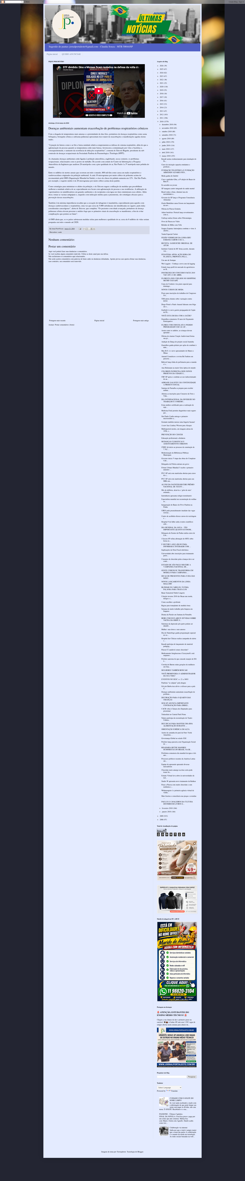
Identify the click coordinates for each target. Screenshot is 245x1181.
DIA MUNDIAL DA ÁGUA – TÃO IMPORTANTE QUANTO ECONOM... (176, 528)
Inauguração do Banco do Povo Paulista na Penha (176, 506)
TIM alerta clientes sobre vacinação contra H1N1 (176, 300)
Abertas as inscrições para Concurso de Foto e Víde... (177, 394)
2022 (162, 79)
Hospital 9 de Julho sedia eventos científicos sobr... (177, 523)
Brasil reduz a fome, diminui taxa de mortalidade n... (174, 193)
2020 (162, 86)
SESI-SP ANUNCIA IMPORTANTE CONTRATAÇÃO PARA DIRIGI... (175, 704)
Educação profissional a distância (173, 438)
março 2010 (166, 156)
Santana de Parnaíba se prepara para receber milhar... (177, 389)
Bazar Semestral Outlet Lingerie (173, 593)
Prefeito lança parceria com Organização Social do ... (178, 743)
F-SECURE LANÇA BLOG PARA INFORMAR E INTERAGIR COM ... (176, 545)
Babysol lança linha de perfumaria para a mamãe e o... (179, 363)
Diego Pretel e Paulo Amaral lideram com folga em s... (178, 305)
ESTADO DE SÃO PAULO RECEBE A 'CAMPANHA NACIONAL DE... (176, 565)
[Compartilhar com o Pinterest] (94, 229)
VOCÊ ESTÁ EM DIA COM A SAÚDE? (176, 315)
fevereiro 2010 (167, 808)
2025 (162, 69)
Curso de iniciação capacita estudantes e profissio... (175, 165)
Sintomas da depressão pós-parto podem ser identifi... (177, 625)
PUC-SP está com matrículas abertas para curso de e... (178, 474)
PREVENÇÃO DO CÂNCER (172, 434)
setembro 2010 (167, 135)
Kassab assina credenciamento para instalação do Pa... (178, 160)
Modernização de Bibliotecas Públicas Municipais (175, 454)
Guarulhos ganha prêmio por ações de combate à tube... (178, 346)
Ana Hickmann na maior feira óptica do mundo (178, 368)
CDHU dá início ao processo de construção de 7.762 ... (177, 448)
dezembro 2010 (168, 124)
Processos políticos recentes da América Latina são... (178, 759)
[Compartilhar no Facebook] (91, 229)
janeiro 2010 (167, 811)
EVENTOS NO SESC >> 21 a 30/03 (174, 679)
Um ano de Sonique (168, 260)
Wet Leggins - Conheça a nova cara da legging (178, 263)
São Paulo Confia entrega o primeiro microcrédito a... (174, 417)
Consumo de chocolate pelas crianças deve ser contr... (177, 560)
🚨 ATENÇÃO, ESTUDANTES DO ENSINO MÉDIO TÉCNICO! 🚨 (173, 1014)
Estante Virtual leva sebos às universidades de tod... (177, 776)
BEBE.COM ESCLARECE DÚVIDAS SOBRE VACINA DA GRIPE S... (178, 619)
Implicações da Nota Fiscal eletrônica (174, 550)
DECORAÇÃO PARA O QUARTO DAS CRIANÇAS (176, 698)
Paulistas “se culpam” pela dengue (173, 683)
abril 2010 (166, 152)
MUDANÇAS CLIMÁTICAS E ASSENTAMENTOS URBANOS (174, 442)
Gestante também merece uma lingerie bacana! (178, 422)
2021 (162, 83)
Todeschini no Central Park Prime (173, 714)
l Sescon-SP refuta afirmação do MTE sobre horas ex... (177, 539)
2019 (162, 90)
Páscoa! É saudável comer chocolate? (174, 649)
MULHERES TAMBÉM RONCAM (174, 670)
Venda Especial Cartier (169, 234)
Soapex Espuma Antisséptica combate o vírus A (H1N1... (178, 229)
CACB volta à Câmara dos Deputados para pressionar (176, 710)
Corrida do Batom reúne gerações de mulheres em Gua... (178, 665)
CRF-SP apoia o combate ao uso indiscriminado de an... (178, 378)
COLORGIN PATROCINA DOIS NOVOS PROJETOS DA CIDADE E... (176, 372)
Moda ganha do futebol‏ (169, 176)
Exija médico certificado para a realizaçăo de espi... (177, 406)
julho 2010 (166, 142)
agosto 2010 (166, 138)
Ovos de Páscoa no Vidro (170, 221)
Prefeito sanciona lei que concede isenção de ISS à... (179, 660)
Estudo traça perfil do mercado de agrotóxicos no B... (178, 268)
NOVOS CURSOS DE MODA (172, 289)
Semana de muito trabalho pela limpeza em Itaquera (177, 610)
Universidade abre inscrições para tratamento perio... (177, 554)
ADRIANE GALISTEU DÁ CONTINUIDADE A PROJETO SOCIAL (178, 383)
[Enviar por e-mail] (84, 229)
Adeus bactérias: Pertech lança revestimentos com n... (177, 213)
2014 (162, 107)
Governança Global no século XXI (173, 738)
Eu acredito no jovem (169, 185)
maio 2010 (166, 149)
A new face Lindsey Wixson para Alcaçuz (176, 425)
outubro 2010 (167, 131)
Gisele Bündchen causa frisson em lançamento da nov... (178, 204)
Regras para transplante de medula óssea (175, 605)
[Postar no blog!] (86, 229)
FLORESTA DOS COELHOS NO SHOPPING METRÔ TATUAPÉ (178, 279)
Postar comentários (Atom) (64, 324)
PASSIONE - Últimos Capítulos (170, 1114)
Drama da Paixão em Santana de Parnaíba (176, 614)
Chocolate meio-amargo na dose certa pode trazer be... (176, 771)
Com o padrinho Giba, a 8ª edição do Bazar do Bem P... (178, 180)
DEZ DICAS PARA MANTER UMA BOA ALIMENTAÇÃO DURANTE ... (177, 724)
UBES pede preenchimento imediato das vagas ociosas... (178, 511)
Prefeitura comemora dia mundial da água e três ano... (178, 754)
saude (60, 232)
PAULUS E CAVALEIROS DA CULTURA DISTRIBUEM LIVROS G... (177, 802)
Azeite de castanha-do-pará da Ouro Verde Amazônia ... (176, 733)
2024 (162, 72)
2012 (162, 114)
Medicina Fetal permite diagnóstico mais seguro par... (178, 411)
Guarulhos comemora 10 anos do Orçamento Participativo (177, 320)
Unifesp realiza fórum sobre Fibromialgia (176, 218)
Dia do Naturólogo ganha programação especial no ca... (178, 634)
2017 (162, 97)
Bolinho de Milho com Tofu (171, 225)
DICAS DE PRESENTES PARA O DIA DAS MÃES (178, 577)
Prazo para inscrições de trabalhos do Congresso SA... (178, 294)
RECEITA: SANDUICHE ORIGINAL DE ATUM (176, 244)
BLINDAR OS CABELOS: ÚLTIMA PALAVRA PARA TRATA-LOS (175, 588)
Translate (174, 1091)
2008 (162, 819)
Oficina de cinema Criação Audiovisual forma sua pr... (177, 337)
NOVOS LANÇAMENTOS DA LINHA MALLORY (175, 582)
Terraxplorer (121, 1151)
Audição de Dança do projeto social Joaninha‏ (177, 341)
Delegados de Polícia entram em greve (175, 464)
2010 (162, 121)
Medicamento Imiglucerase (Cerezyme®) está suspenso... (177, 654)
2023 (162, 76)
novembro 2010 (168, 128)
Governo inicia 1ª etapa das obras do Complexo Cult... (178, 459)
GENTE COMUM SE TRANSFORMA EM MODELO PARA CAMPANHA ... (177, 571)
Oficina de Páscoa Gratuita (171, 209)
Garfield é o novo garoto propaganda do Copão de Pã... (178, 311)
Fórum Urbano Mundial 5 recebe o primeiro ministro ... (177, 468)
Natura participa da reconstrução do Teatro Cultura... (176, 719)
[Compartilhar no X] (89, 229)
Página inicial (52, 54)
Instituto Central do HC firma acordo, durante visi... (177, 250)
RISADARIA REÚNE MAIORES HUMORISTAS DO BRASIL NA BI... (176, 748)
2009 (162, 816)
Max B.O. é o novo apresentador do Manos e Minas (177, 352)
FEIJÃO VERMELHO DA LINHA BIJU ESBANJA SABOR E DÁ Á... (176, 238)
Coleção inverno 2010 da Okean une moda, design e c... (177, 597)
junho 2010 (166, 145)
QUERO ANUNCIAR (71, 54)
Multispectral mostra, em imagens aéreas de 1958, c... (177, 430)
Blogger (140, 1151)
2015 (162, 104)
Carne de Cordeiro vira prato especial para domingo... (176, 285)
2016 (162, 100)
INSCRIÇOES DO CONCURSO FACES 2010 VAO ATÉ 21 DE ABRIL (178, 273)
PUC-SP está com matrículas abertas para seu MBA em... (177, 480)
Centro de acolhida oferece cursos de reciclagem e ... (178, 517)
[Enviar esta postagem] (80, 229)
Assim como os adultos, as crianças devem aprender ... (176, 331)
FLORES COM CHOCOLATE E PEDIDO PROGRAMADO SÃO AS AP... (177, 326)
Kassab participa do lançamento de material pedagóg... (177, 645)
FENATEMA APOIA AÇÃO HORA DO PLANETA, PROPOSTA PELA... (176, 255)
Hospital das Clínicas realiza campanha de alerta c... (178, 639)
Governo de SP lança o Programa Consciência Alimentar (178, 198)
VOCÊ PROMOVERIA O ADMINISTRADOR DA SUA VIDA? (178, 674)
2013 (162, 111)
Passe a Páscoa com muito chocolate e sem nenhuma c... (176, 785)
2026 (162, 65)
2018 (162, 93)
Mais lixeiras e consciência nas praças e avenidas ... (178, 797)
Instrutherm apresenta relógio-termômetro (176, 495)
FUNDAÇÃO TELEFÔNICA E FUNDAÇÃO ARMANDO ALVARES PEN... (177, 171)
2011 (162, 118)
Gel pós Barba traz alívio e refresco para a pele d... (178, 687)
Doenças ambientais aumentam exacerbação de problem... (178, 693)
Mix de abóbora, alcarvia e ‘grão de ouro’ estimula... (176, 491)
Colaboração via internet (178, 1127)
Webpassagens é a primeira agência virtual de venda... (177, 791)
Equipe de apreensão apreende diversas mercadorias (175, 765)
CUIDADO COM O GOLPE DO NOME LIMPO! (181, 1099)
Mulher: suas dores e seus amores (173, 629)
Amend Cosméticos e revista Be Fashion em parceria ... (177, 357)
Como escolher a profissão (170, 602)
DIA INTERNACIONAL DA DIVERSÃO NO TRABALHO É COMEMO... (178, 400)
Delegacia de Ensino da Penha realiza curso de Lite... (178, 534)
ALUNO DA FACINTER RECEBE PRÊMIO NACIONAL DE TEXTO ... (177, 485)
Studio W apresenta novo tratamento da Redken (178, 781)
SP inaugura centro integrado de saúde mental (177, 188)
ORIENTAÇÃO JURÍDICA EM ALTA (175, 729)
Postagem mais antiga (141, 320)
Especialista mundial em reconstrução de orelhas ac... (178, 500)
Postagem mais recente (57, 320)
